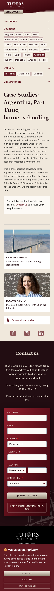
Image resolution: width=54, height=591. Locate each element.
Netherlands (11, 49)
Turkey (8, 60)
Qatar (19, 34)
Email (10, 426)
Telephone (12, 465)
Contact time (14, 478)
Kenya (8, 54)
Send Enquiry (13, 12)
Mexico (43, 60)
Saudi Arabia (11, 39)
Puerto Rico (36, 39)
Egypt (17, 54)
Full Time (37, 73)
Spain (23, 49)
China (7, 44)
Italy (27, 34)
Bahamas (33, 49)
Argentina (39, 54)
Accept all (27, 574)
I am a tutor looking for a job (27, 507)
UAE (43, 44)
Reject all (27, 580)
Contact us (21, 204)
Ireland (27, 54)
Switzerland (20, 44)
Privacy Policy (11, 565)
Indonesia (20, 60)
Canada (45, 49)
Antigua (32, 60)
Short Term (24, 73)
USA (35, 34)
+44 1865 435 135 (26, 389)
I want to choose (27, 586)
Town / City (13, 452)
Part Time (10, 73)
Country (12, 439)
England (9, 34)
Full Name (12, 412)
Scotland (33, 44)
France (23, 39)
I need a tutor (29, 495)
